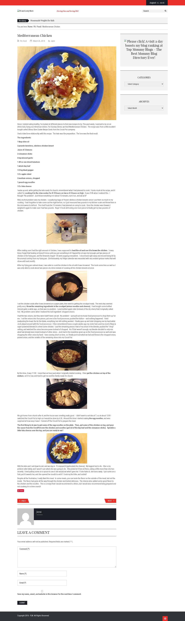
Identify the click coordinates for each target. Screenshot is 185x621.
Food (39, 27)
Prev (24, 501)
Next (110, 501)
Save (21, 491)
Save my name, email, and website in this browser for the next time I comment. (49, 594)
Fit (35, 27)
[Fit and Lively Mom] (25, 11)
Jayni (53, 41)
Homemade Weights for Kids (42, 20)
